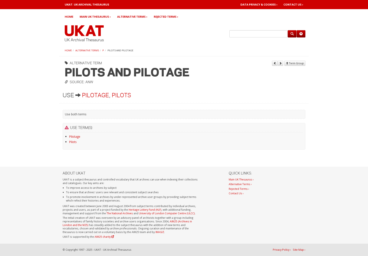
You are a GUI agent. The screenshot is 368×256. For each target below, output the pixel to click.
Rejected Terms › (166, 17)
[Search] (292, 33)
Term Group (296, 63)
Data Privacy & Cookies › (258, 4)
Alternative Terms (87, 50)
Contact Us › (293, 4)
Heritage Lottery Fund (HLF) (145, 209)
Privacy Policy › (282, 250)
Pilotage (95, 95)
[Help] (301, 33)
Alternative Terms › (132, 17)
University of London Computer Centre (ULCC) (167, 213)
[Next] (280, 63)
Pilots (121, 95)
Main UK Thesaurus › (95, 17)
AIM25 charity (103, 236)
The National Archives (119, 213)
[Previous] (274, 63)
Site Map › (299, 250)
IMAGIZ (159, 232)
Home (69, 17)
